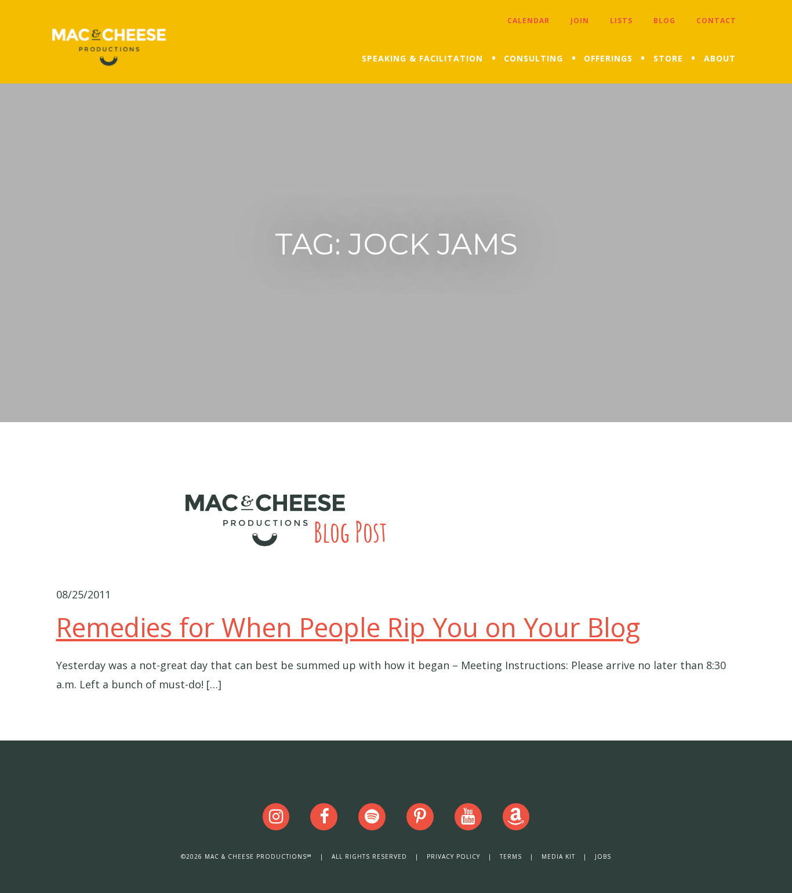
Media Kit (558, 856)
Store (668, 58)
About (720, 58)
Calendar (528, 21)
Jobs (603, 856)
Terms (511, 856)
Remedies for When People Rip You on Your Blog (348, 627)
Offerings (608, 58)
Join (580, 21)
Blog (664, 21)
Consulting (533, 58)
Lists (621, 21)
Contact (716, 21)
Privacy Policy (453, 856)
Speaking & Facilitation (422, 58)
